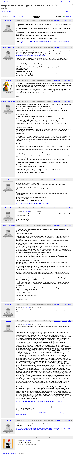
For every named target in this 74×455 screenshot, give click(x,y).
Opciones (68, 16)
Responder (57, 20)
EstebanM (8, 20)
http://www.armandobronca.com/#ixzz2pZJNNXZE (31, 55)
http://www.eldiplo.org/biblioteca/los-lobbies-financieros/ (33, 203)
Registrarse (69, 1)
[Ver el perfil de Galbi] (8, 190)
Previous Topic (6, 11)
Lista (13, 16)
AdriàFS (8, 80)
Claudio (8, 321)
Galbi (8, 179)
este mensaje (26, 211)
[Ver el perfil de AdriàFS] (8, 90)
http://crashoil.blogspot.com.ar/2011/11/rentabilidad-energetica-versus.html (39, 401)
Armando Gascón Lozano (9, 47)
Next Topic (68, 11)
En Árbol (21, 16)
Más (69, 20)
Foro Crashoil (5, 1)
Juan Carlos (8, 437)
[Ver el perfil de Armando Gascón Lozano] (8, 58)
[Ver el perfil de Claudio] (8, 331)
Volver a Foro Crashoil (9, 453)
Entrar (63, 1)
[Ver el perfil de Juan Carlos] (8, 447)
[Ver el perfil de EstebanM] (8, 31)
